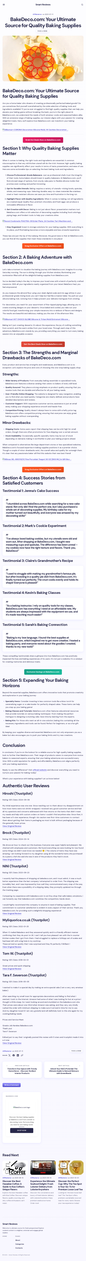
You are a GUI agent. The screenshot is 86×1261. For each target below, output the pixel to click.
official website (40, 770)
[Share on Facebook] (14, 1055)
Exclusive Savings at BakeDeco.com (43, 672)
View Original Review (12, 826)
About (17, 1240)
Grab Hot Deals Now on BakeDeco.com (43, 140)
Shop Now (21, 1130)
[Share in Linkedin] (18, 1055)
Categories (19, 1244)
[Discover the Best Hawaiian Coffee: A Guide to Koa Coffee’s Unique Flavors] (15, 1168)
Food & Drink (42, 31)
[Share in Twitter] (9, 1055)
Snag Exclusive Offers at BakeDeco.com (43, 246)
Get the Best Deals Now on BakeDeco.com (43, 344)
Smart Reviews (43, 4)
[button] (4, 4)
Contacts (19, 1248)
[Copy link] (22, 1055)
